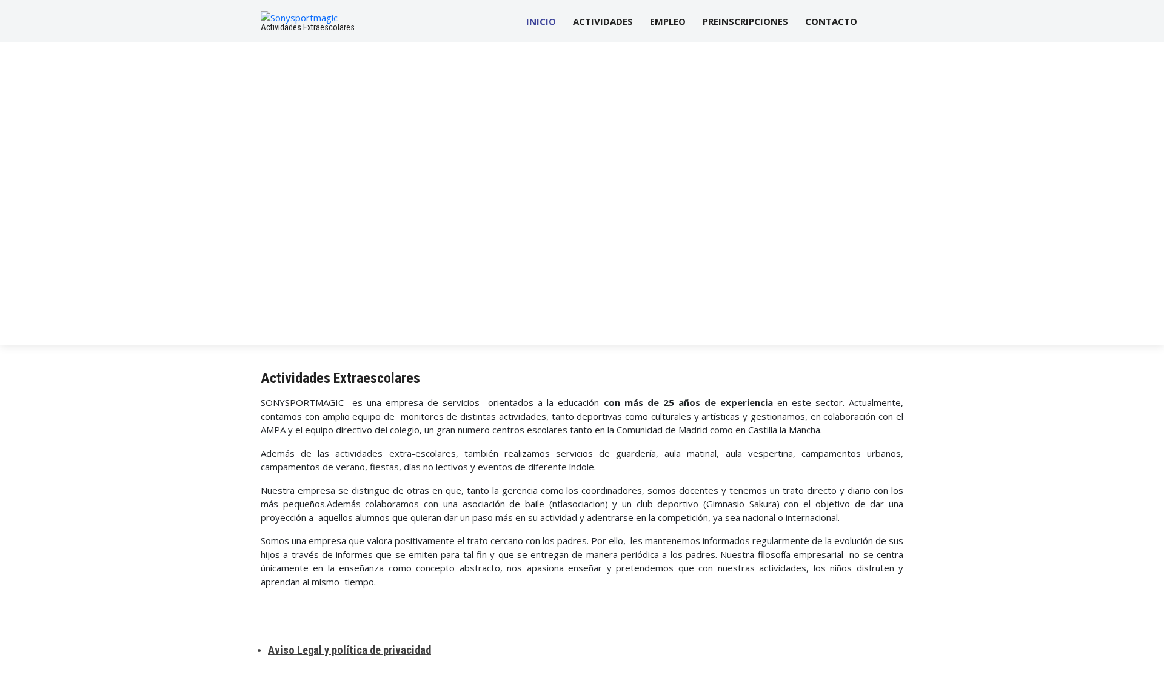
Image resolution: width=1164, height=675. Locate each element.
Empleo (668, 21)
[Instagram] (899, 21)
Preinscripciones (745, 21)
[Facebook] (878, 21)
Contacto (831, 21)
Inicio (541, 21)
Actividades (603, 21)
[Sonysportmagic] (299, 16)
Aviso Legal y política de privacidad (349, 649)
